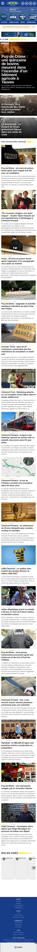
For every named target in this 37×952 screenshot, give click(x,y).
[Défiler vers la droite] (33, 868)
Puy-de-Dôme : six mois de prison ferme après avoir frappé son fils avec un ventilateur (17, 170)
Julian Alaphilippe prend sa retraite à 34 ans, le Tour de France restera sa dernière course (17, 611)
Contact (18, 901)
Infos (23, 22)
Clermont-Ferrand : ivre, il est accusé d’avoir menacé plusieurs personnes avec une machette (16, 702)
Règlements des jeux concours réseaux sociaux (18, 940)
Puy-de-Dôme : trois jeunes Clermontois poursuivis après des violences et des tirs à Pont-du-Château (17, 656)
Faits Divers (4, 43)
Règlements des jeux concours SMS (18, 942)
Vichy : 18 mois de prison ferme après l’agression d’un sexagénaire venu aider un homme (17, 261)
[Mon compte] (34, 3)
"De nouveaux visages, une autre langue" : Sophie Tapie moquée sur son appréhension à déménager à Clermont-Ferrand (18, 217)
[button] (8, 868)
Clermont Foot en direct (8, 390)
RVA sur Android (18, 934)
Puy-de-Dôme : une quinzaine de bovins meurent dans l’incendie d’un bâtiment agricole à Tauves (14, 69)
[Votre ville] (22, 3)
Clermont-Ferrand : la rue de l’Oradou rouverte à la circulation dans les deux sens (16, 483)
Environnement (5, 301)
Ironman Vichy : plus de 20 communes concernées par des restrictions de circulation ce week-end (17, 350)
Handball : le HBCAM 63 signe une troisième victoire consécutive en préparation (17, 745)
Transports (4, 344)
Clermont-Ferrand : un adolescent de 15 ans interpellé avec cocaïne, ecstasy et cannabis (17, 528)
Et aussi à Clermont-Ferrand (9, 211)
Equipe (18, 903)
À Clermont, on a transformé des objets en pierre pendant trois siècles (13, 108)
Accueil (4, 22)
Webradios (31, 22)
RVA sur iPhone (18, 932)
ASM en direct (5, 566)
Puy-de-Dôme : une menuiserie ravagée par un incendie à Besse (16, 787)
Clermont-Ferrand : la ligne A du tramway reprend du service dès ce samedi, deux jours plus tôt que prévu (17, 439)
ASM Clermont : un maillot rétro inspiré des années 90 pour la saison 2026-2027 (16, 571)
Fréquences (18, 907)
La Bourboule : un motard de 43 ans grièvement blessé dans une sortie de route (11, 129)
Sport (3, 607)
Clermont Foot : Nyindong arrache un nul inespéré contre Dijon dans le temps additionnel (18, 394)
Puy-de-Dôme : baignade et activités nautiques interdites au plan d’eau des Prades (18, 306)
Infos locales (18, 915)
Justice (3, 166)
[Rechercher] (30, 3)
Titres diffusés (18, 905)
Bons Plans (14, 22)
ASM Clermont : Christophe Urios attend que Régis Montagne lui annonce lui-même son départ (17, 829)
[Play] (2, 15)
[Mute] (32, 9)
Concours (18, 927)
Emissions (18, 925)
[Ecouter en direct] (26, 3)
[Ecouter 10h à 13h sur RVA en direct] (18, 34)
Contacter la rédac (18, 917)
